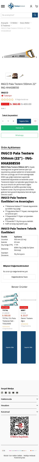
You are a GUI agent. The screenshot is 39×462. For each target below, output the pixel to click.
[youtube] (13, 392)
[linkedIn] (9, 392)
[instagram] (5, 392)
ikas (23, 458)
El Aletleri (14, 23)
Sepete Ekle (23, 121)
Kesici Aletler (25, 23)
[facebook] (2, 392)
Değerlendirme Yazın (19, 277)
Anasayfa (4, 23)
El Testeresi (5, 25)
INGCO (4, 92)
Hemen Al (19, 128)
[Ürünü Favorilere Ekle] (35, 121)
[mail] (17, 392)
